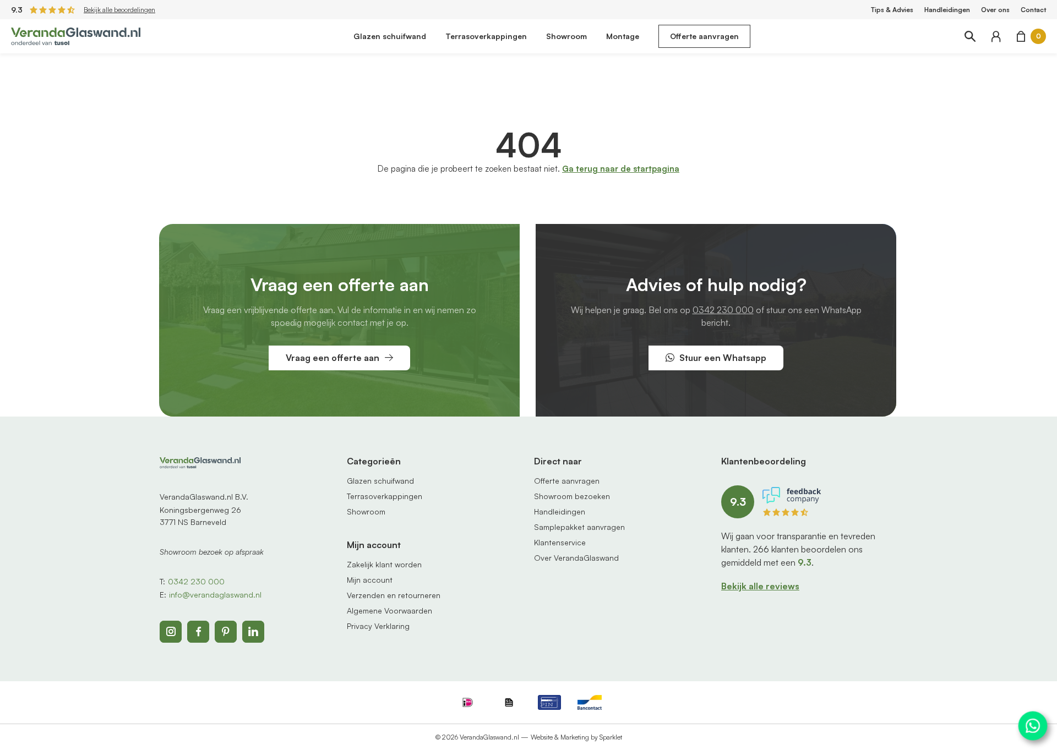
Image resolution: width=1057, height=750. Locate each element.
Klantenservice (560, 542)
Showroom (566, 36)
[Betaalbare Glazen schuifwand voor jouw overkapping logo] (75, 35)
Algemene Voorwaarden (389, 610)
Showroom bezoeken (572, 496)
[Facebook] (198, 632)
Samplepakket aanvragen (579, 527)
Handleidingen (947, 10)
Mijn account (370, 579)
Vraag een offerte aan (332, 357)
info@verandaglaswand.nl (215, 594)
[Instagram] (171, 632)
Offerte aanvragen (704, 36)
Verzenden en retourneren (393, 595)
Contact (1033, 10)
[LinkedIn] (253, 632)
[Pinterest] (226, 632)
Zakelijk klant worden (384, 564)
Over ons (995, 10)
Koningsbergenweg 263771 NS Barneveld (200, 516)
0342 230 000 (723, 309)
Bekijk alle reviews (760, 586)
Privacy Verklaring (378, 626)
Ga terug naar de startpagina (620, 168)
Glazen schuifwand (389, 36)
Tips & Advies (892, 10)
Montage (622, 36)
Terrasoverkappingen (486, 36)
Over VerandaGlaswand (576, 557)
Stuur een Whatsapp (722, 357)
